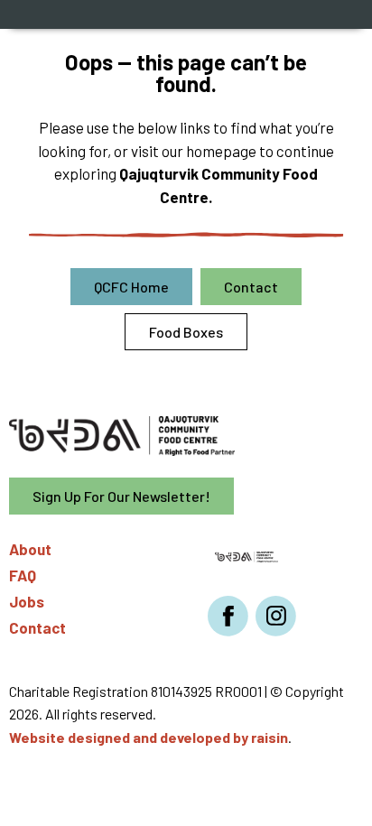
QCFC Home (131, 286)
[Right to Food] (246, 555)
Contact (251, 286)
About (30, 549)
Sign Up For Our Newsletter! (121, 496)
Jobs (26, 601)
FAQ (22, 575)
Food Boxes (186, 331)
